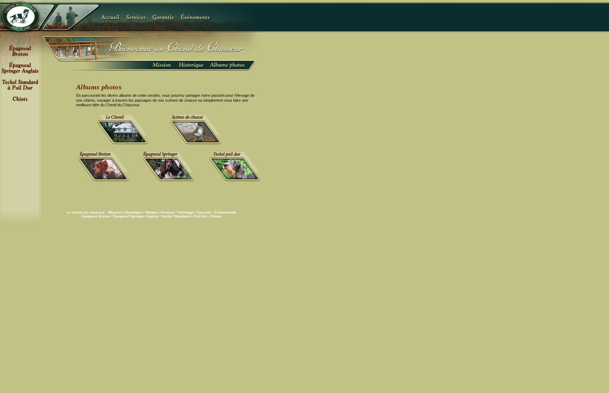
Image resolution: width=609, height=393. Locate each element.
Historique (133, 212)
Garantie (204, 212)
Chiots (215, 216)
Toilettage (186, 212)
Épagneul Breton (95, 216)
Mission (115, 212)
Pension (168, 212)
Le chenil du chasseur (86, 212)
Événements (225, 212)
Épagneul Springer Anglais (136, 216)
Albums (151, 212)
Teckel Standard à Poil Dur (185, 216)
